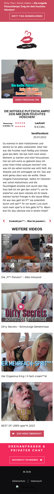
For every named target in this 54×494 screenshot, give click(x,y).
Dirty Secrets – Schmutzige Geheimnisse (25, 326)
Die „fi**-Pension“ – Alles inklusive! (21, 277)
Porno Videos (24, 3)
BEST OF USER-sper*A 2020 (18, 425)
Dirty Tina (9, 3)
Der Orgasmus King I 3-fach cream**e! (24, 376)
